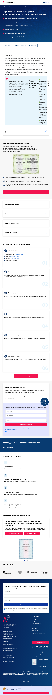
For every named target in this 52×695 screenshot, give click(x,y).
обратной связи (15, 258)
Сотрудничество (36, 626)
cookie (19, 688)
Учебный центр (5, 6)
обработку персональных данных (30, 428)
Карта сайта (35, 630)
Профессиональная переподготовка (8, 645)
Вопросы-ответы (36, 623)
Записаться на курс (26, 191)
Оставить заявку (31, 533)
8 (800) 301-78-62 (10, 2)
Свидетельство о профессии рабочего (27, 18)
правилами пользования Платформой (40, 608)
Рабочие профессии (8, 650)
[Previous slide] (5, 549)
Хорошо (26, 692)
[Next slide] (48, 549)
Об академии (35, 619)
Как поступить (32, 45)
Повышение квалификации (10, 648)
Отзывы (34, 621)
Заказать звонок (41, 642)
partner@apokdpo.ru (7, 638)
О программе (7, 45)
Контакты (34, 628)
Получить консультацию (26, 424)
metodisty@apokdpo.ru (8, 634)
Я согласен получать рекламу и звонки (15, 431)
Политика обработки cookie (26, 685)
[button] (24, 560)
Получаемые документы (19, 45)
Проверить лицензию (13, 533)
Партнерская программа (38, 633)
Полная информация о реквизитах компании (8, 660)
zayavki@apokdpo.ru (14, 256)
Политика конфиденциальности (26, 683)
